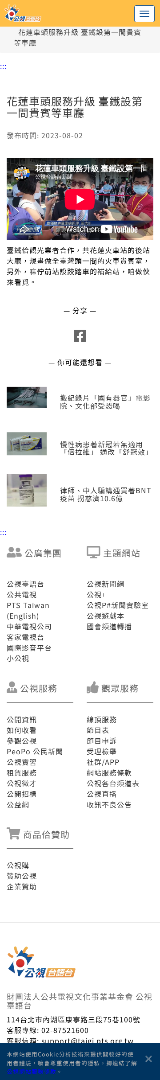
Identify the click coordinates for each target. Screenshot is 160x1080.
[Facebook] (80, 338)
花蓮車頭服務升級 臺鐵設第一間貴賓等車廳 (77, 37)
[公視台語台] (80, 13)
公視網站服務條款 (31, 1071)
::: (3, 65)
